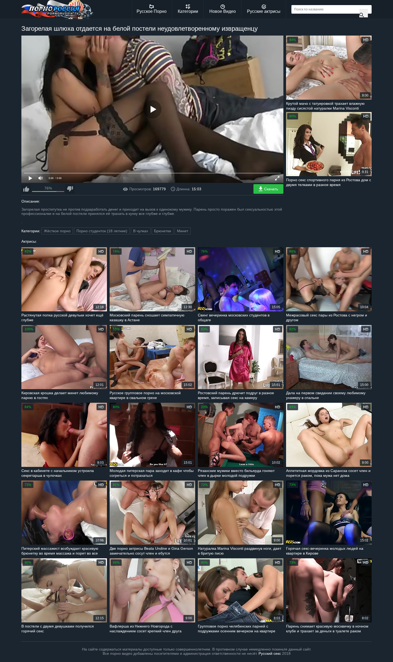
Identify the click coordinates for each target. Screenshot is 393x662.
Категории (188, 11)
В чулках (140, 231)
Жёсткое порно (57, 231)
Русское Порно (152, 11)
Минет (182, 231)
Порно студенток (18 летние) (101, 231)
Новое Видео (222, 11)
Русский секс (270, 653)
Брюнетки (162, 231)
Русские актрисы (263, 11)
